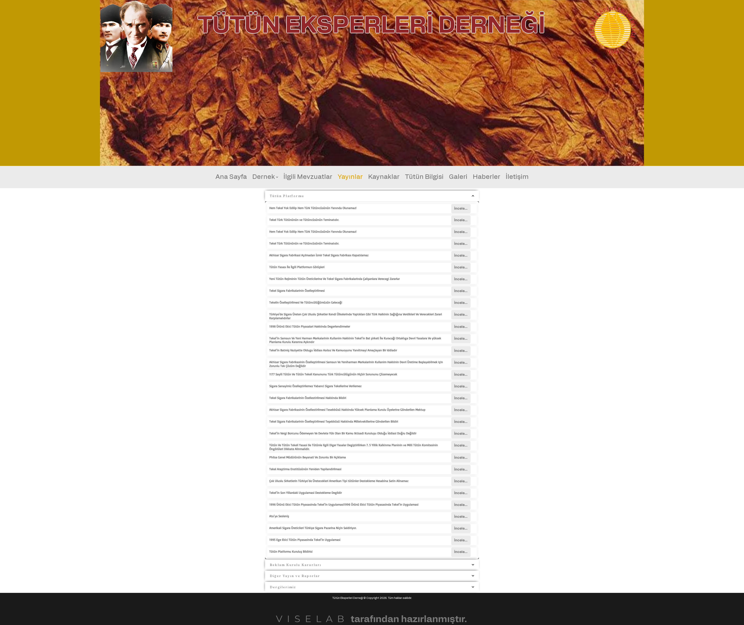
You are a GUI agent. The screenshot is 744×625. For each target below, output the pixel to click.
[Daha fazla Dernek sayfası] (277, 177)
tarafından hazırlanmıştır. (371, 619)
